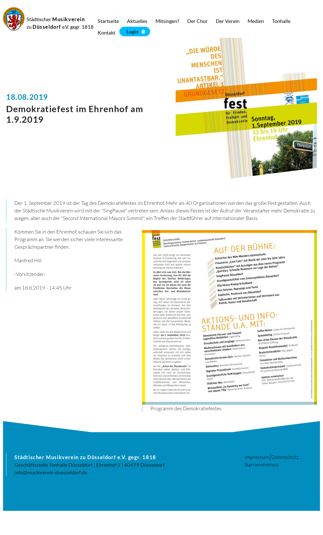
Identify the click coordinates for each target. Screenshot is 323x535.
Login (132, 31)
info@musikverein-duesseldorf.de (50, 472)
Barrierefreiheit (262, 464)
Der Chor (197, 21)
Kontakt (106, 32)
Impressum (257, 457)
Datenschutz (285, 457)
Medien (256, 21)
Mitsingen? (167, 21)
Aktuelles (137, 21)
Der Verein (227, 21)
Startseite (108, 21)
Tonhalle (281, 21)
